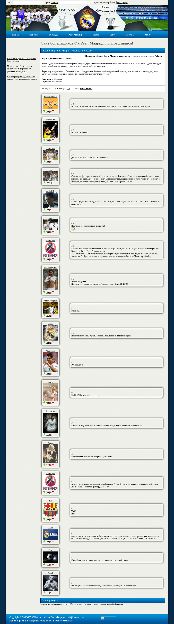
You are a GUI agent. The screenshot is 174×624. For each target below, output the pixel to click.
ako (50, 218)
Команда (53, 34)
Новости (33, 34)
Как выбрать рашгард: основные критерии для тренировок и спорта (22, 77)
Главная (15, 34)
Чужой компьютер (101, 2)
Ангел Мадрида (50, 301)
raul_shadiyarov (50, 267)
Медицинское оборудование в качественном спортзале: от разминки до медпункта (19, 69)
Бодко (50, 324)
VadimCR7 (50, 191)
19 (69, 88)
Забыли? (54, 2)
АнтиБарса (50, 240)
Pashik (50, 573)
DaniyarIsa (50, 411)
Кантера (129, 34)
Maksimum (50, 351)
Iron (50, 170)
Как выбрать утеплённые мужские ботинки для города (21, 59)
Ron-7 (50, 382)
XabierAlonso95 (50, 96)
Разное (147, 34)
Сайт (112, 34)
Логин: (10, 2)
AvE (50, 501)
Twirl (50, 550)
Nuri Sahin (50, 148)
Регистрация (122, 2)
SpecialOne (50, 120)
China (50, 528)
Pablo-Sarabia (86, 88)
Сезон (96, 34)
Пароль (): (52, 2)
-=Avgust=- (50, 443)
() (48, 111)
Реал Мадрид (75, 34)
